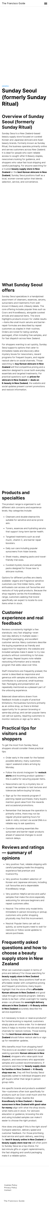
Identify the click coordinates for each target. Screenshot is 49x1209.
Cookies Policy (10, 1185)
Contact (7, 1190)
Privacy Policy (10, 1188)
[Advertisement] (24, 43)
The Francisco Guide (13, 3)
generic (5, 86)
